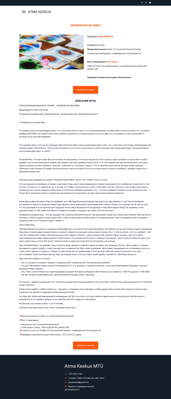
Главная (91, 12)
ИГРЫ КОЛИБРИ (107, 12)
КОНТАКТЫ (137, 12)
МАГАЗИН (123, 12)
